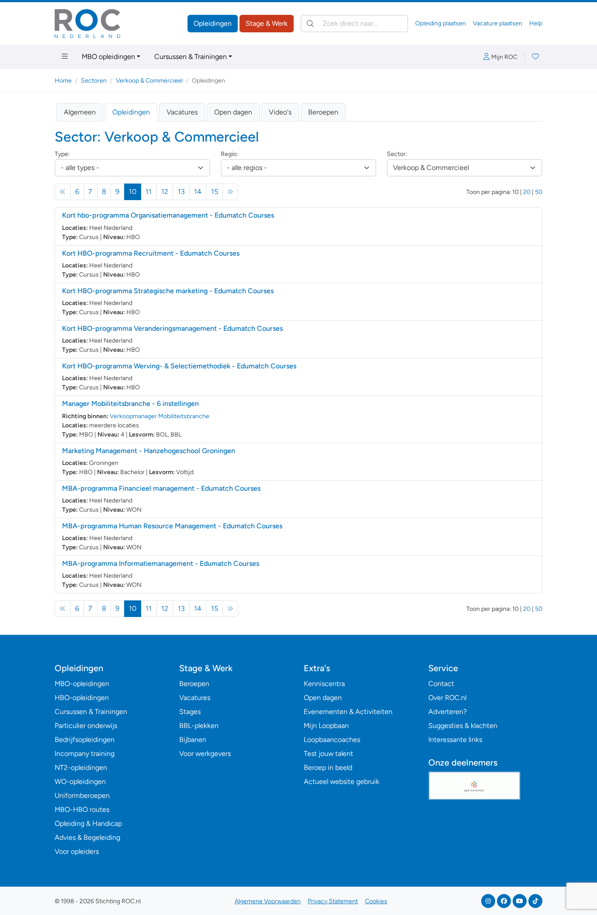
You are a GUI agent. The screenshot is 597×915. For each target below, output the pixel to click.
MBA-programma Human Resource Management (172, 526)
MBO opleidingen (108, 56)
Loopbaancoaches (332, 739)
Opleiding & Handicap (88, 823)
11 (149, 191)
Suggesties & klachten (462, 725)
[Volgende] (230, 192)
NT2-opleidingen (81, 767)
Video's (280, 112)
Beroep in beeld (328, 767)
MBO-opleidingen (82, 683)
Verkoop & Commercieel (149, 80)
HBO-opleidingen (82, 697)
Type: (62, 154)
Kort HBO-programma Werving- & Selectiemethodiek (179, 366)
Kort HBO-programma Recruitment (150, 253)
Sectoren (94, 80)
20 (527, 192)
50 (538, 192)
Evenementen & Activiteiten (348, 711)
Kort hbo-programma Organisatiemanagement (168, 215)
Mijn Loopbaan (326, 725)
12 (164, 191)
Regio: (229, 154)
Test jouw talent (328, 753)
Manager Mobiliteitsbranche (130, 403)
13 (181, 191)
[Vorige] (63, 192)
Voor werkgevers (205, 753)
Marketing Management (148, 451)
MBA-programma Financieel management (161, 488)
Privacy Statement (333, 901)
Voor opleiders (77, 851)
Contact (441, 683)
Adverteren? (447, 711)
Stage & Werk (267, 23)
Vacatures (182, 112)
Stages (190, 711)
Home (63, 80)
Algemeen (80, 112)
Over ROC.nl (447, 697)
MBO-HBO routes (82, 809)
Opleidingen (213, 23)
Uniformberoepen (82, 795)
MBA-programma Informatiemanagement (160, 563)
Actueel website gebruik (341, 781)
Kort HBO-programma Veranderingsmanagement (172, 328)
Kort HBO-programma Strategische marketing (168, 291)
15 (214, 191)
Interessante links (455, 739)
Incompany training (85, 753)
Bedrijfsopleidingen (85, 739)
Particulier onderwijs (86, 725)
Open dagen (233, 112)
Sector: (397, 154)
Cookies (376, 901)
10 (135, 191)
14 (197, 191)
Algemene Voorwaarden (268, 901)
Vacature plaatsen (497, 23)
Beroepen (323, 112)
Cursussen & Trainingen (190, 56)
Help (535, 23)
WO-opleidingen (80, 781)
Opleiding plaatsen (440, 23)
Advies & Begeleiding (87, 837)
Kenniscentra (324, 683)
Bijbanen (192, 739)
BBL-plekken (199, 725)
